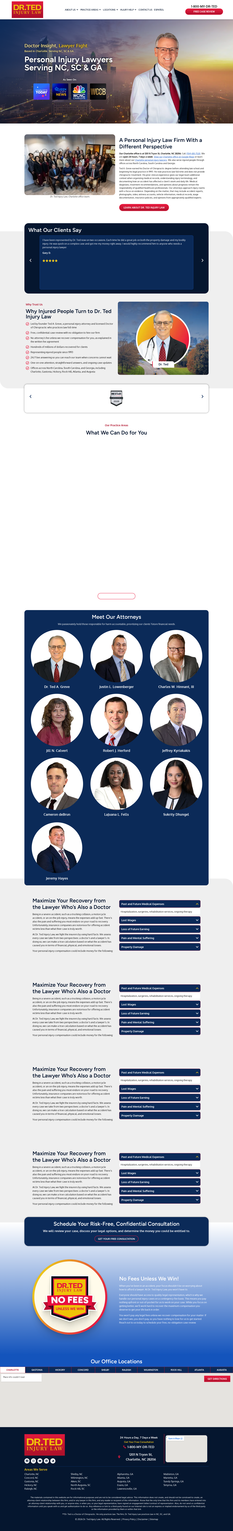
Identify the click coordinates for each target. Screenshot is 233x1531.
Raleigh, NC (30, 1488)
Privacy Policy (129, 1519)
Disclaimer (143, 1519)
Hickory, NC (30, 1485)
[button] (30, 260)
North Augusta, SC (80, 1485)
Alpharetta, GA (125, 1474)
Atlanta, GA (123, 1477)
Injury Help (127, 9)
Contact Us (145, 9)
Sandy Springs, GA (174, 1481)
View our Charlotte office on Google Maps (174, 156)
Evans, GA (122, 1485)
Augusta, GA (123, 1481)
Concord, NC (31, 1477)
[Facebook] (27, 1460)
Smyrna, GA (170, 1485)
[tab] (12, 1370)
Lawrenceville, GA (127, 1488)
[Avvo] (52, 1460)
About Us (70, 9)
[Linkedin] (46, 1460)
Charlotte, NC (31, 1474)
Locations (109, 9)
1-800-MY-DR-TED (204, 6)
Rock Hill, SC (78, 1488)
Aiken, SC (76, 1481)
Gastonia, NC (31, 1481)
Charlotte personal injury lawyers (151, 160)
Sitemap (154, 1519)
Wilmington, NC (79, 1477)
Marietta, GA (170, 1477)
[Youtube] (39, 1460)
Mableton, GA (171, 1474)
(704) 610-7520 (193, 153)
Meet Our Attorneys (116, 617)
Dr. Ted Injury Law (91, 1519)
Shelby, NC (77, 1474)
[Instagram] (33, 1460)
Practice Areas (89, 9)
